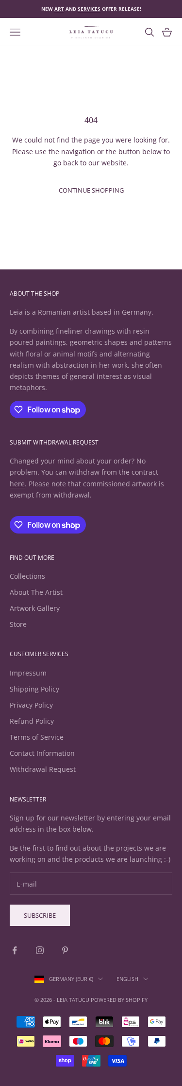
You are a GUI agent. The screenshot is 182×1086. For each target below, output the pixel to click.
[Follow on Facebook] (14, 950)
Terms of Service (37, 737)
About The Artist (36, 592)
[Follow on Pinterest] (65, 950)
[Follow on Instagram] (40, 950)
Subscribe (40, 915)
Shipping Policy (34, 689)
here (17, 483)
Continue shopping (91, 190)
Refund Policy (32, 721)
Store (18, 624)
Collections (27, 576)
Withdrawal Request (43, 769)
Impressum (28, 672)
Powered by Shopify (119, 999)
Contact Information (42, 753)
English (127, 978)
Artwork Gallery (35, 608)
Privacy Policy (31, 705)
